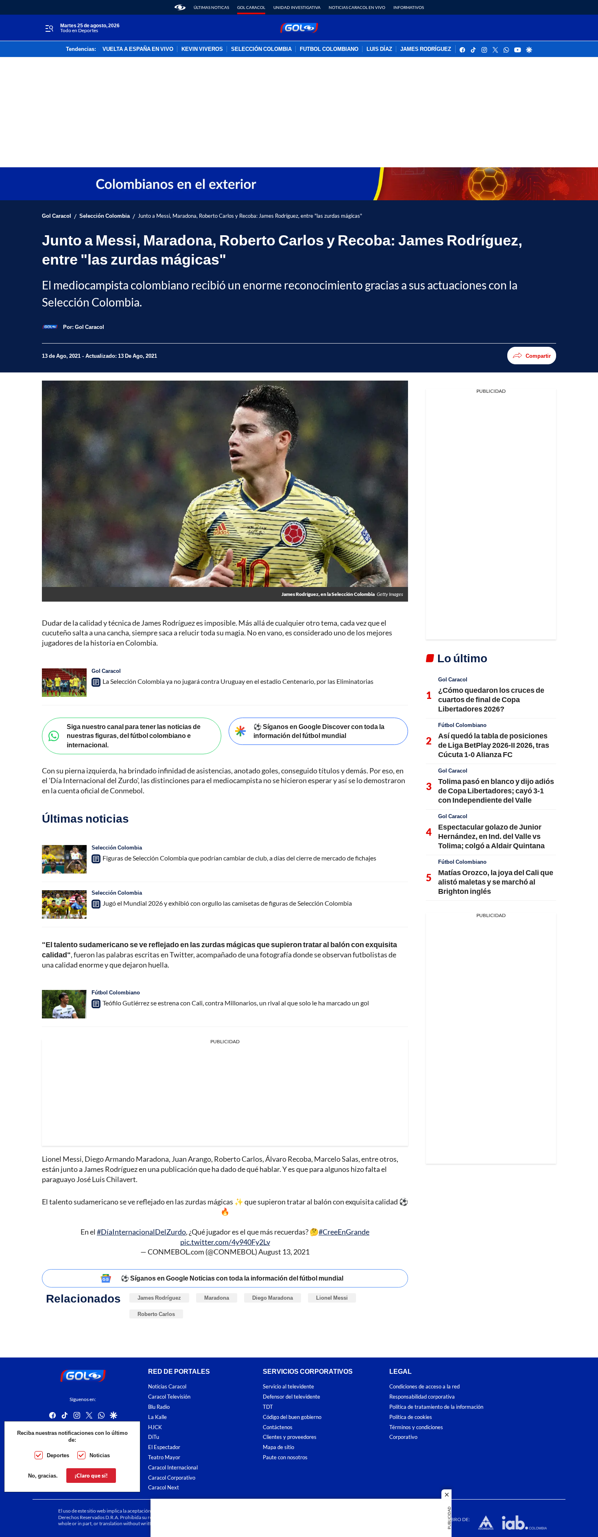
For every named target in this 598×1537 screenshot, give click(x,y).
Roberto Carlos (156, 1314)
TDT (268, 1407)
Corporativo (403, 1437)
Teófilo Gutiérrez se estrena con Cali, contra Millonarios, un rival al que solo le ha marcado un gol (236, 1003)
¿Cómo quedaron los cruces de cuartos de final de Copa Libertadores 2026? (491, 699)
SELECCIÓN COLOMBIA (261, 49)
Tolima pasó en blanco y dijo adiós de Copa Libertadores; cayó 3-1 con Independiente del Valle (496, 791)
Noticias (99, 1455)
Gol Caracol (251, 7)
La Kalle (157, 1417)
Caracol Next (163, 1488)
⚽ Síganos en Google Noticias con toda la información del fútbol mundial (232, 1278)
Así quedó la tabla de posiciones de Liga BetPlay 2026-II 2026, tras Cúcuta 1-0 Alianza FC (493, 745)
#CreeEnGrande (344, 1231)
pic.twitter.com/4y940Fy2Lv (225, 1241)
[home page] (180, 7)
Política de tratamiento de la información (436, 1407)
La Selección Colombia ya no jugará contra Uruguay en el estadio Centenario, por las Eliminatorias (238, 681)
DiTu (153, 1437)
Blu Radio (159, 1407)
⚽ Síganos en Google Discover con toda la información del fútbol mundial (318, 731)
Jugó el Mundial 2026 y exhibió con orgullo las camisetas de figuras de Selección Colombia (227, 903)
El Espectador (164, 1447)
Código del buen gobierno (292, 1417)
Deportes (58, 1455)
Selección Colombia (104, 216)
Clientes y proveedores (289, 1437)
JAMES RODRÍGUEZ (425, 49)
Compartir (538, 356)
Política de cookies (410, 1417)
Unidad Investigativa (297, 7)
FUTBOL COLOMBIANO (329, 49)
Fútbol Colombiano (116, 992)
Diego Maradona (272, 1297)
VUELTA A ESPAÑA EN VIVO (138, 49)
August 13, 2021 (284, 1251)
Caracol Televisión (169, 1397)
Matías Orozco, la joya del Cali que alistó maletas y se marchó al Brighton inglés (495, 882)
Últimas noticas (211, 7)
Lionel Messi (332, 1297)
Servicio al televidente (288, 1387)
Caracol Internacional (173, 1467)
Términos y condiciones (416, 1427)
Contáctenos (277, 1427)
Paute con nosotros (285, 1457)
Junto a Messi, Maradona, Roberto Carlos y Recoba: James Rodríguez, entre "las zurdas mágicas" (250, 216)
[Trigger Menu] (49, 28)
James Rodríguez (159, 1297)
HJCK (155, 1427)
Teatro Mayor (164, 1457)
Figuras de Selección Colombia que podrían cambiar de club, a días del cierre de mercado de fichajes (239, 858)
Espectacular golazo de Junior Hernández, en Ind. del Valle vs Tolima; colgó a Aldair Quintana (491, 836)
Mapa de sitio (278, 1447)
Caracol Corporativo (171, 1477)
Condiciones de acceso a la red (424, 1387)
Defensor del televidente (291, 1397)
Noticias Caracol (167, 1387)
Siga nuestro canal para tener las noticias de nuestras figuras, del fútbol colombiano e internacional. (134, 736)
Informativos (408, 7)
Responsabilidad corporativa (422, 1397)
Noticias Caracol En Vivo (357, 7)
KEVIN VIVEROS (202, 49)
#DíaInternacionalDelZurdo (141, 1231)
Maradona (216, 1297)
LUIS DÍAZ (379, 49)
